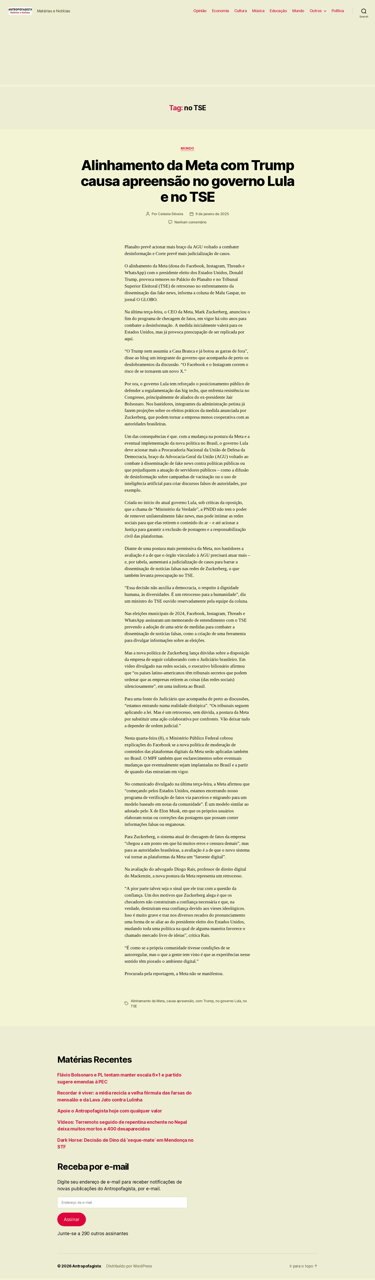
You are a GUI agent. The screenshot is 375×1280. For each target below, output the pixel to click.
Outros (316, 10)
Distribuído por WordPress (129, 1266)
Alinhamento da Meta (148, 1001)
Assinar (71, 1219)
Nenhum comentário (190, 222)
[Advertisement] (187, 54)
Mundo (298, 10)
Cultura (240, 10)
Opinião (200, 10)
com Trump (205, 1001)
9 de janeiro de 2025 (212, 214)
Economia (220, 10)
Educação (278, 10)
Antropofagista (86, 1266)
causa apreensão (180, 1001)
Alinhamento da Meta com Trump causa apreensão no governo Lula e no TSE (187, 181)
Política (338, 10)
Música (258, 10)
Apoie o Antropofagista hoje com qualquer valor (109, 1111)
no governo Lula (228, 1001)
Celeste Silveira (170, 214)
